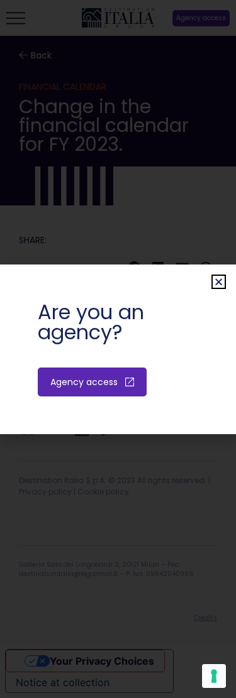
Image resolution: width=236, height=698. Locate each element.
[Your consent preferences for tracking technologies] (214, 676)
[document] (118, 349)
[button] (218, 281)
